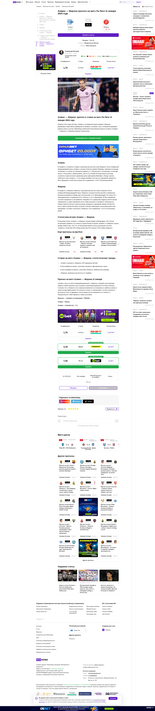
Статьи (44, 2)
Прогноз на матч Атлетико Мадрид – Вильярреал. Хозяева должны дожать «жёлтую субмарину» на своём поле (109, 470)
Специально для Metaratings (44, 635)
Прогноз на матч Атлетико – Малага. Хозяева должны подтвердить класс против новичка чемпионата (65, 529)
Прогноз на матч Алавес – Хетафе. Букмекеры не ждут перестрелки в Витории (67, 548)
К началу (42, 12)
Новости (37, 2)
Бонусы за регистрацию (76, 609)
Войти (139, 2)
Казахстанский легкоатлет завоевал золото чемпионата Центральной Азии (142, 84)
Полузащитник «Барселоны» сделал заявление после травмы (142, 248)
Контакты (39, 626)
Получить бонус (46, 66)
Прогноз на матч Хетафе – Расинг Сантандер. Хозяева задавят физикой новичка (88, 468)
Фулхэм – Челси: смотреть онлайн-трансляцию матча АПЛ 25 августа (142, 98)
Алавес (70, 27)
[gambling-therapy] (98, 694)
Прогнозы (50, 2)
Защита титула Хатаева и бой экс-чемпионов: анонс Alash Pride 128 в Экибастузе (67, 588)
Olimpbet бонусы (91, 609)
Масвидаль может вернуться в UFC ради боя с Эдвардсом (143, 220)
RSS (37, 637)
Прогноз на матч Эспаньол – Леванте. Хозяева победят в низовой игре (86, 527)
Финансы (72, 638)
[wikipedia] (59, 694)
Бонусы (73, 2)
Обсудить (73, 388)
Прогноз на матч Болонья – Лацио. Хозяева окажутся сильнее (67, 243)
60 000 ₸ (111, 361)
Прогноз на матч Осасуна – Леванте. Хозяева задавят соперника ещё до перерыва (88, 244)
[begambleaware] (85, 694)
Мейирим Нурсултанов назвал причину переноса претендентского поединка (143, 29)
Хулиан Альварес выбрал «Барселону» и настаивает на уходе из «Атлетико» (142, 207)
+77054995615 (92, 675)
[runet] (38, 694)
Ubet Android (106, 614)
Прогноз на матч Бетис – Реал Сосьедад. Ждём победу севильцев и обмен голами (67, 507)
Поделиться (111, 409)
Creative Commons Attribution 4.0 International (76, 684)
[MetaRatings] (42, 659)
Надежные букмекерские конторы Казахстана (52, 603)
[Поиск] (120, 2)
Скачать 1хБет (106, 609)
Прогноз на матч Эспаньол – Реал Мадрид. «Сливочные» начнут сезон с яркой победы (67, 489)
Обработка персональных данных (46, 649)
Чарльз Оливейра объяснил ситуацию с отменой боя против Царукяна (142, 16)
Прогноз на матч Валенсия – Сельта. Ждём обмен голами (88, 488)
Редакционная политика (43, 652)
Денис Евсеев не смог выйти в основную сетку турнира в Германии (143, 275)
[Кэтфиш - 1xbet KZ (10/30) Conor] (77, 708)
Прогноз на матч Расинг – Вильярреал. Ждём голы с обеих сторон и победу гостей (109, 527)
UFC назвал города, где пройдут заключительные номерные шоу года (141, 166)
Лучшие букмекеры (41, 606)
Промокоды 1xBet (91, 611)
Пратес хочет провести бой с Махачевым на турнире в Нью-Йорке (143, 289)
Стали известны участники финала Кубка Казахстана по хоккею (142, 70)
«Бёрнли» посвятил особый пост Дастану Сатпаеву (142, 301)
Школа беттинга (83, 2)
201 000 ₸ (111, 347)
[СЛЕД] (119, 244)
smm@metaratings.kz (94, 673)
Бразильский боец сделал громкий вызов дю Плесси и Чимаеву (142, 126)
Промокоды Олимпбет (93, 606)
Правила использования (43, 643)
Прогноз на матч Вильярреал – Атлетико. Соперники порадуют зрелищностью (108, 548)
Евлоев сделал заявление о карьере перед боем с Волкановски (142, 139)
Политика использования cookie (45, 646)
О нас (38, 629)
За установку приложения (73, 612)
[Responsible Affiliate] (112, 694)
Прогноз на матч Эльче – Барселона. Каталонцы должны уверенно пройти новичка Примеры (67, 468)
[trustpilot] (72, 694)
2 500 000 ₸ (111, 68)
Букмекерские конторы (62, 2)
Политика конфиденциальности (45, 640)
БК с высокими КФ (109, 603)
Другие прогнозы (66, 456)
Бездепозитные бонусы (76, 606)
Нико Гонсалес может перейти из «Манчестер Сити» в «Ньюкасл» (143, 112)
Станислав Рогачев (72, 51)
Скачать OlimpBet (107, 611)
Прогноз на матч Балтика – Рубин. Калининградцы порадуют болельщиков (109, 243)
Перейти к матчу (88, 35)
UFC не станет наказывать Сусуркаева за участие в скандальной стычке (141, 314)
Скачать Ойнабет (107, 606)
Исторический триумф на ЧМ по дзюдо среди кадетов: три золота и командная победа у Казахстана (88, 589)
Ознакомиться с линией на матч (88, 138)
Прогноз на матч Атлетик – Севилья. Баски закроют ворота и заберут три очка (109, 489)
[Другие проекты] (18, 2)
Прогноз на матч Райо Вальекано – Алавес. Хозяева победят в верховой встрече (108, 507)
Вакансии (39, 632)
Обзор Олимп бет (41, 611)
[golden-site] (46, 694)
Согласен (113, 698)
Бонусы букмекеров (76, 603)
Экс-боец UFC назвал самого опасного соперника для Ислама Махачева (142, 56)
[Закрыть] (152, 708)
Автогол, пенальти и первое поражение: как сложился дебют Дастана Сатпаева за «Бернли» (109, 588)
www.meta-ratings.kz (57, 668)
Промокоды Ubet (91, 614)
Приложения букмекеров (43, 609)
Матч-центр (29, 2)
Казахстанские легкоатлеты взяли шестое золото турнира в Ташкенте (143, 153)
